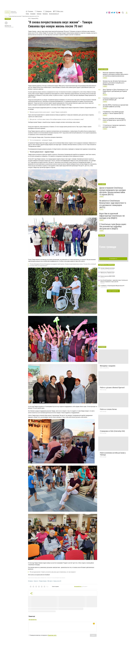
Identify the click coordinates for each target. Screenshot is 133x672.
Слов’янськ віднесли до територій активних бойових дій (113, 99)
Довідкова (39, 13)
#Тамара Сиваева (43, 581)
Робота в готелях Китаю (108, 409)
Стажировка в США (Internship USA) (112, 431)
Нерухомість (45, 13)
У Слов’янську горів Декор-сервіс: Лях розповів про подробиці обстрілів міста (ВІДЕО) (112, 226)
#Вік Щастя (50, 581)
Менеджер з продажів (107, 366)
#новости (36, 581)
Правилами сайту (52, 635)
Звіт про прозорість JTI (54, 13)
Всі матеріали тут (113, 258)
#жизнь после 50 (57, 581)
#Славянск (30, 581)
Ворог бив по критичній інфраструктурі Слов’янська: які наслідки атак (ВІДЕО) (112, 215)
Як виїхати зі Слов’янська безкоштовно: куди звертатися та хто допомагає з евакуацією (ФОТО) (112, 204)
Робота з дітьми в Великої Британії (112, 388)
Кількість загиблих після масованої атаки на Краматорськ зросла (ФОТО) (114, 119)
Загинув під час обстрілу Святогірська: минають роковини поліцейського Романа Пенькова (114, 82)
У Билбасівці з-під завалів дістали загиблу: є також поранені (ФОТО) (113, 112)
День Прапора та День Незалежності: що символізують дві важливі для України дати (115, 91)
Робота (27, 13)
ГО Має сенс (59, 11)
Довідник (48, 11)
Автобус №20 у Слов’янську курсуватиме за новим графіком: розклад (115, 105)
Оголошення (32, 13)
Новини (39, 11)
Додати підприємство (113, 291)
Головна (30, 11)
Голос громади (107, 247)
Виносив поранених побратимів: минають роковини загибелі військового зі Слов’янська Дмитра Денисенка (115, 74)
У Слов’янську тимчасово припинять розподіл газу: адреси (114, 126)
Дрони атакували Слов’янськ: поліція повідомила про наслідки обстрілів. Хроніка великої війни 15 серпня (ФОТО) (112, 191)
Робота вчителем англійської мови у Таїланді (113, 454)
